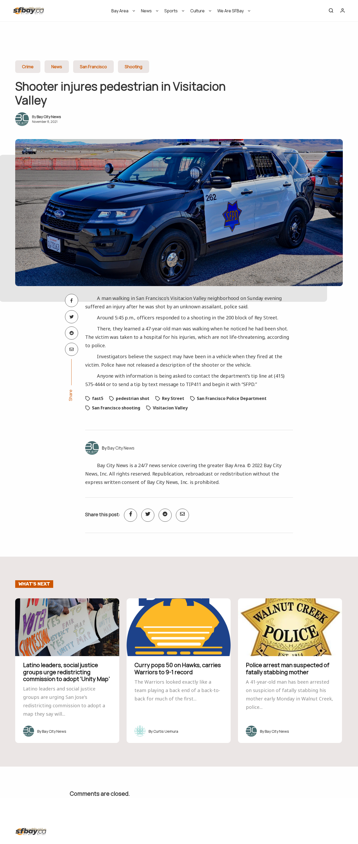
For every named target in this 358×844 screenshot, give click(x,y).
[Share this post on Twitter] (71, 316)
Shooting (133, 67)
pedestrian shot (132, 398)
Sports (171, 11)
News (146, 11)
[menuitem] (121, 12)
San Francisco (93, 67)
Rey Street (173, 398)
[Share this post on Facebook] (71, 300)
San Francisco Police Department (232, 398)
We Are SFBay (230, 11)
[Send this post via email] (71, 349)
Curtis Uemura (165, 731)
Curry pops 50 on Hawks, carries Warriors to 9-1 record (177, 668)
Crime (28, 67)
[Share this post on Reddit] (71, 333)
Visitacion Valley (170, 408)
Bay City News (49, 116)
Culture (197, 11)
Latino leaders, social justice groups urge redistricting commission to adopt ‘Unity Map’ (66, 672)
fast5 (97, 398)
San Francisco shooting (116, 408)
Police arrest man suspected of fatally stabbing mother (287, 668)
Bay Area (119, 11)
